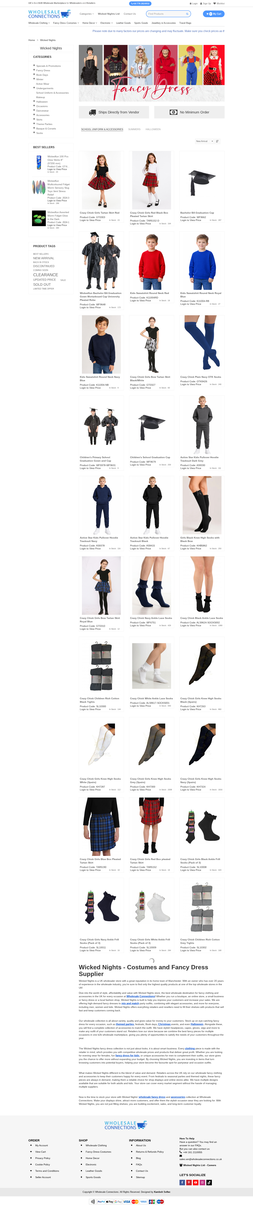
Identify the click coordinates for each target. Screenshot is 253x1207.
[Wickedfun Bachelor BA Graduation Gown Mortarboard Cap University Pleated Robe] (101, 266)
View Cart (40, 1151)
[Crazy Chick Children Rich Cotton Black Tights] (101, 671)
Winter (39, 79)
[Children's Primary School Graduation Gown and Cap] (101, 430)
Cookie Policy (42, 1164)
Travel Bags (185, 23)
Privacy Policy (42, 1158)
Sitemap (140, 1177)
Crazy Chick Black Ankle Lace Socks (201, 618)
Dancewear (42, 110)
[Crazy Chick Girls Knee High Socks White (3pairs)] (101, 751)
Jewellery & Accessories (163, 23)
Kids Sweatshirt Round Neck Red (149, 293)
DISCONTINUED (44, 266)
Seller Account (43, 1177)
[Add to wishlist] (122, 158)
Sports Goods (141, 23)
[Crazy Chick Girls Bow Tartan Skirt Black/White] (151, 349)
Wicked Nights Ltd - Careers (199, 1165)
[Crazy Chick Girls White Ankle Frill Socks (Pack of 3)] (151, 912)
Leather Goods (123, 23)
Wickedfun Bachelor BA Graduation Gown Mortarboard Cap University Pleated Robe (101, 296)
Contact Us (130, 13)
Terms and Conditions (47, 1170)
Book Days (42, 74)
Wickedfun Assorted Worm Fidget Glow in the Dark (58, 215)
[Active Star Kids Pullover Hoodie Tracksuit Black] (151, 510)
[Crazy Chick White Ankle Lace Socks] (151, 671)
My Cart (215, 14)
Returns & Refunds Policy (150, 1151)
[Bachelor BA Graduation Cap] (202, 185)
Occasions (42, 106)
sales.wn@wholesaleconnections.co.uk (201, 1159)
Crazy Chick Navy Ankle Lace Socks (151, 618)
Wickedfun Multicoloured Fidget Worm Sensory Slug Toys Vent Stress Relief (59, 188)
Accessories (42, 115)
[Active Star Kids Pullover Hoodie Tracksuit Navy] (101, 510)
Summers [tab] (134, 129)
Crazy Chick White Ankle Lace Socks (151, 698)
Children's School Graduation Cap (150, 457)
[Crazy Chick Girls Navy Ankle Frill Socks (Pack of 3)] (101, 912)
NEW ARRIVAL (43, 258)
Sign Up (207, 3)
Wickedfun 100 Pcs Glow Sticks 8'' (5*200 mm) (58, 160)
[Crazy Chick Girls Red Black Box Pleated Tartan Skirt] (151, 185)
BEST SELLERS (41, 254)
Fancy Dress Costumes (65, 23)
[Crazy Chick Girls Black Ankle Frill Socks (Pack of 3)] (202, 832)
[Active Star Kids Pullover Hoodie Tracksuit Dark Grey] (202, 430)
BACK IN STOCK (41, 262)
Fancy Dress (43, 70)
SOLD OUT (42, 284)
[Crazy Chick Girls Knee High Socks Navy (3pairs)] (202, 751)
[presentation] (84, 74)
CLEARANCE (45, 275)
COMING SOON (40, 270)
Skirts (39, 119)
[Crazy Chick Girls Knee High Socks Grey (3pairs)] (151, 751)
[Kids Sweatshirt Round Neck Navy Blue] (101, 349)
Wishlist (221, 3)
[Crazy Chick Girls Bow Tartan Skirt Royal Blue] (101, 591)
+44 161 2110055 (192, 1152)
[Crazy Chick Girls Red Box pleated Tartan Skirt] (151, 832)
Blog (138, 1158)
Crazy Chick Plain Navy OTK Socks (200, 377)
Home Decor (88, 23)
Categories (86, 13)
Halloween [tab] (153, 129)
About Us (141, 1145)
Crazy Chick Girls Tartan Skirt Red (99, 212)
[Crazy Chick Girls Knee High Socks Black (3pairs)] (202, 671)
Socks (39, 133)
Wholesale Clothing (38, 23)
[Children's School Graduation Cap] (151, 430)
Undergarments (44, 88)
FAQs (139, 1164)
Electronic (105, 23)
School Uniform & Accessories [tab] (102, 129)
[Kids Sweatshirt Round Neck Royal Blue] (202, 266)
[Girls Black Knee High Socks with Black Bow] (202, 510)
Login (195, 3)
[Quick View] (122, 164)
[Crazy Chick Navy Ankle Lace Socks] (151, 591)
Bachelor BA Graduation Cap (197, 212)
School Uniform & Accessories (52, 92)
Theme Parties (44, 124)
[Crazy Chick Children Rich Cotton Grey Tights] (202, 912)
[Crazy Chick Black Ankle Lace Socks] (202, 591)
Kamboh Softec (162, 1192)
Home (31, 40)
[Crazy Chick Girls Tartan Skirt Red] (101, 185)
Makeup (40, 97)
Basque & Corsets (46, 128)
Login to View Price (90, 220)
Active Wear (42, 83)
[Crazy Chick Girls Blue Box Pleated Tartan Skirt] (101, 832)
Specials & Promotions (48, 66)
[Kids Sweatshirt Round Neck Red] (151, 266)
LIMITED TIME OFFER (43, 289)
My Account (41, 1145)
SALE (63, 280)
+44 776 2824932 (141, 3)
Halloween (42, 101)
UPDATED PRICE (44, 279)
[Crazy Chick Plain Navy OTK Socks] (202, 349)
